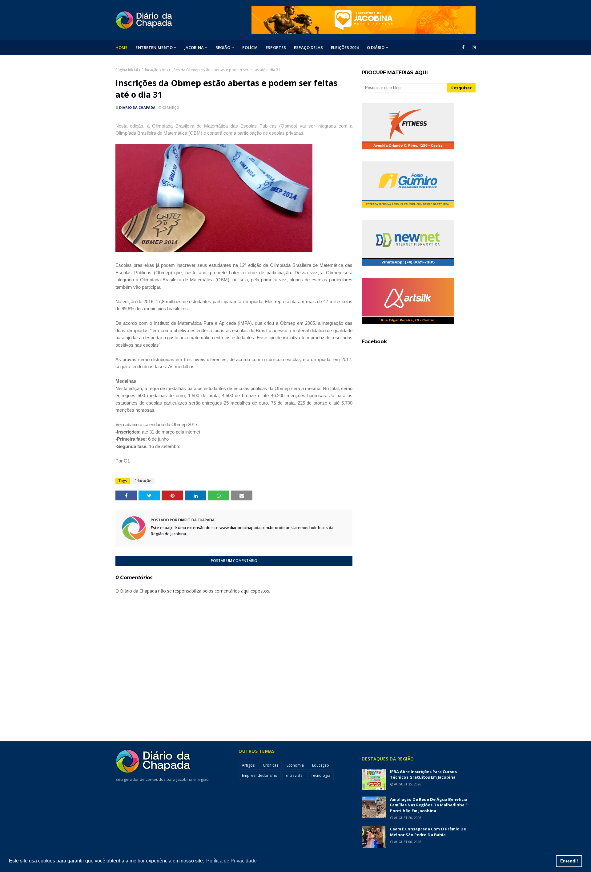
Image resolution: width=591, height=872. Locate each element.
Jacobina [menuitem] (194, 47)
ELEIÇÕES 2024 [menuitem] (345, 47)
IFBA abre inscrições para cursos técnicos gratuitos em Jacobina (423, 774)
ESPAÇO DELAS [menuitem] (308, 47)
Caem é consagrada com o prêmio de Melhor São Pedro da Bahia (428, 831)
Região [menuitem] (223, 47)
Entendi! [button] (569, 860)
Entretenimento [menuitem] (153, 47)
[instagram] (473, 47)
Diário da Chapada (137, 107)
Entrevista (294, 775)
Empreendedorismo (259, 775)
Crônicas (270, 765)
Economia (295, 765)
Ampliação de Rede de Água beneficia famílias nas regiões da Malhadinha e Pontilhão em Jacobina (429, 805)
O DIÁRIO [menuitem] (376, 47)
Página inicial (126, 69)
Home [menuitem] (121, 47)
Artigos (248, 765)
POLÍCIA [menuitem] (250, 47)
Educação (150, 69)
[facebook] (463, 47)
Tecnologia (320, 775)
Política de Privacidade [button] (231, 860)
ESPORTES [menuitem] (276, 47)
